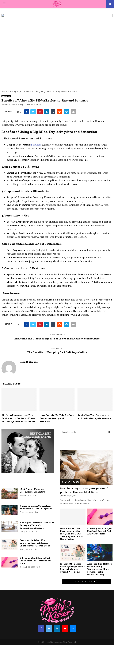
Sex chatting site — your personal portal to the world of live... (84, 490)
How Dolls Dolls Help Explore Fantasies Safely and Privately (56, 418)
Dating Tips (6, 96)
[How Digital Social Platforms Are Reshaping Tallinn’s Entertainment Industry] (9, 526)
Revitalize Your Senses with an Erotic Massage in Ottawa (94, 417)
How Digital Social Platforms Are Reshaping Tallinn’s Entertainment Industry (37, 525)
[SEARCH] (109, 432)
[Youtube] (65, 628)
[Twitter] (49, 628)
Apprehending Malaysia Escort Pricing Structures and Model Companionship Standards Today (99, 569)
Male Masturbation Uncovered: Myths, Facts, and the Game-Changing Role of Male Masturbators (72, 533)
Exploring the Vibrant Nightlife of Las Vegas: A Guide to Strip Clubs (57, 338)
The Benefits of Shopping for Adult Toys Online (57, 352)
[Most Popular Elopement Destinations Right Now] (9, 493)
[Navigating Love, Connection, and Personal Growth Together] (9, 510)
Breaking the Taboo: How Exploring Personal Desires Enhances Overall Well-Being (35, 543)
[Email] (73, 628)
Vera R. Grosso (10, 104)
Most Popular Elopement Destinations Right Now (32, 490)
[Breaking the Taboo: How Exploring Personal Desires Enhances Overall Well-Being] (9, 544)
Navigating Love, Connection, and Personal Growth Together (36, 507)
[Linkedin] (57, 628)
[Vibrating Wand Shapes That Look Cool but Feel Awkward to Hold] (9, 562)
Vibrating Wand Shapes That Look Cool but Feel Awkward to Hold (35, 561)
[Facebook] (41, 628)
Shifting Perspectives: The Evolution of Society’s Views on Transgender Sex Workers (18, 418)
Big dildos (36, 144)
